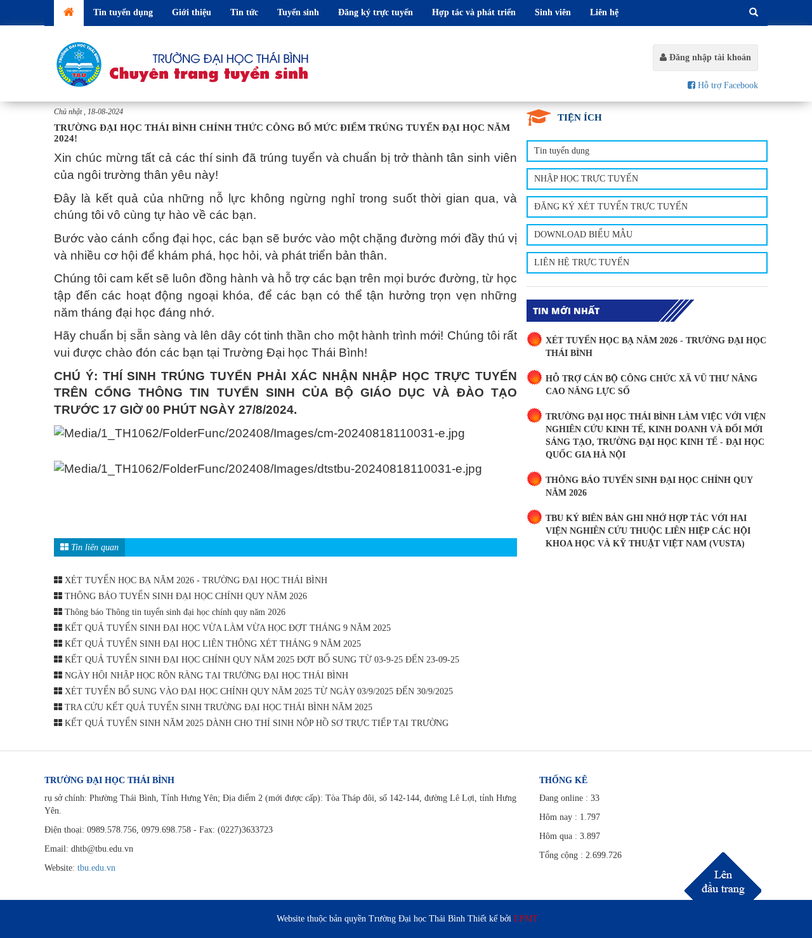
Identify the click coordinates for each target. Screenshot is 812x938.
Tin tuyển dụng (123, 12)
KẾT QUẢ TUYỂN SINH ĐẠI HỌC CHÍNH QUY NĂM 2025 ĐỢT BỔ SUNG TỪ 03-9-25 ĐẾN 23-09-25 (260, 659)
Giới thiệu (191, 12)
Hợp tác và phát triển (474, 12)
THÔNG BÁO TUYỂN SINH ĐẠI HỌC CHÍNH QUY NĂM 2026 (184, 596)
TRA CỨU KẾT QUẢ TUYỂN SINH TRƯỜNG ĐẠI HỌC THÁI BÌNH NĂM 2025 (217, 707)
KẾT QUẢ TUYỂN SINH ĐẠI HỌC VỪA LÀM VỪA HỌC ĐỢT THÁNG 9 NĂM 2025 (226, 628)
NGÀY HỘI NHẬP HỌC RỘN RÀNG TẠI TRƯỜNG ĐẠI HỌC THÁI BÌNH (205, 675)
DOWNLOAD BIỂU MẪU (583, 234)
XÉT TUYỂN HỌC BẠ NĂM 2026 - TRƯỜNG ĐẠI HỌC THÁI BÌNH (194, 580)
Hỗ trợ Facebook (726, 85)
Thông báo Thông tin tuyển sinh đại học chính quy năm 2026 (173, 612)
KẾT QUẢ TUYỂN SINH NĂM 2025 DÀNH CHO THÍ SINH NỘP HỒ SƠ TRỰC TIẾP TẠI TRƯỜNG (255, 723)
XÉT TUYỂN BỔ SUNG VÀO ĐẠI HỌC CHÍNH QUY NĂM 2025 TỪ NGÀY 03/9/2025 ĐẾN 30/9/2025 (257, 691)
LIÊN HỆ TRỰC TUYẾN (581, 262)
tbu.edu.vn (96, 868)
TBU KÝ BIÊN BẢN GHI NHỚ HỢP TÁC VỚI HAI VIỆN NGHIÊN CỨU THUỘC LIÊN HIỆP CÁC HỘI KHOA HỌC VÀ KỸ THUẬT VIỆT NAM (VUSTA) (648, 530)
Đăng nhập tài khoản (709, 57)
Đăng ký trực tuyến (375, 12)
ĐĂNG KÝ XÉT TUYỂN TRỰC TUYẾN (611, 206)
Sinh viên (553, 12)
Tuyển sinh (298, 12)
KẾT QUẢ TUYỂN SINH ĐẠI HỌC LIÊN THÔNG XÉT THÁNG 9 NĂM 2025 (211, 644)
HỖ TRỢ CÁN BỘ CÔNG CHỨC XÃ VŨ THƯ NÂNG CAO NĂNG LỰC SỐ (651, 385)
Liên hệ (604, 12)
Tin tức (244, 12)
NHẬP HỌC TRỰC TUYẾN (586, 178)
